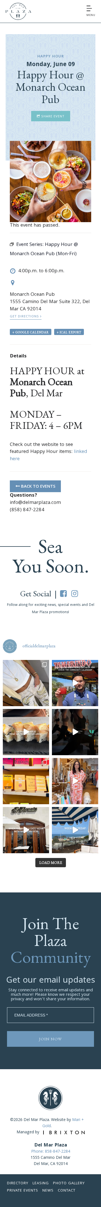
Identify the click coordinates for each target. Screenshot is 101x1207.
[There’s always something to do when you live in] (75, 683)
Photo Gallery (69, 1183)
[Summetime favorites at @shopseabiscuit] (26, 683)
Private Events (22, 1191)
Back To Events (37, 486)
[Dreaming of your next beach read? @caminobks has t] (26, 781)
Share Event (52, 116)
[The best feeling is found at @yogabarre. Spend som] (75, 732)
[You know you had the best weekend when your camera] (75, 830)
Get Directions (25, 316)
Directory (17, 1183)
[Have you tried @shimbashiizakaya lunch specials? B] (26, 732)
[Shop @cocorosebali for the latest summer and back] (75, 781)
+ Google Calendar (30, 332)
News (48, 1191)
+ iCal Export (69, 332)
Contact (66, 1191)
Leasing (41, 1183)
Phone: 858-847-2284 (50, 1151)
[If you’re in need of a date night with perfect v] (26, 830)
